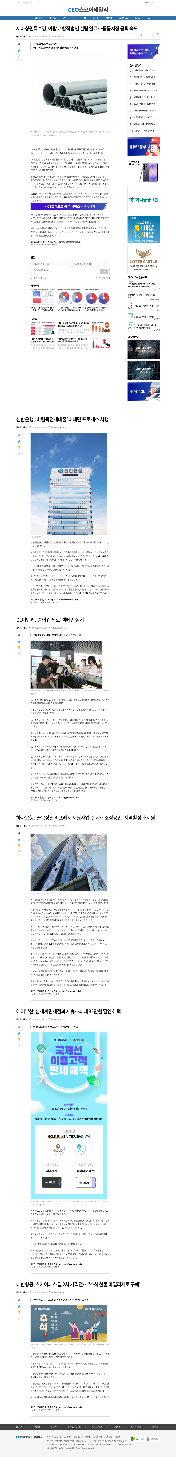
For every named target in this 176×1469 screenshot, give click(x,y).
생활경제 (108, 17)
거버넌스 (52, 17)
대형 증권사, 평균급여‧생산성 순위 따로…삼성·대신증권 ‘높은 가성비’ (145, 110)
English (25, 2)
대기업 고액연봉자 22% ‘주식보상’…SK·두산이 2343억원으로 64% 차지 (69, 310)
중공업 (95, 17)
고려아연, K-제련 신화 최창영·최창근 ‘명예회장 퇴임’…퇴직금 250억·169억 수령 (145, 70)
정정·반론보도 (136, 1427)
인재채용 (37, 1427)
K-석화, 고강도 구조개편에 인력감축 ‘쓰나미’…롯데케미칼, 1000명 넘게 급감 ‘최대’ (145, 83)
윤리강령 (117, 1427)
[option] (144, 171)
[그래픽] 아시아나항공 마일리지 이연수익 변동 (145, 77)
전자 (64, 17)
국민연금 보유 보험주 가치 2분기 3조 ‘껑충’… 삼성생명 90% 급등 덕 (72, 340)
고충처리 (155, 1427)
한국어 (18, 2)
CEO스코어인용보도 (137, 277)
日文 (32, 2)
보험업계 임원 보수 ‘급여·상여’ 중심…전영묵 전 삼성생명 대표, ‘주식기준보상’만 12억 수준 (145, 97)
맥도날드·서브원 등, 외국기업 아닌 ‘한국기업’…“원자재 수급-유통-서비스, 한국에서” (42, 310)
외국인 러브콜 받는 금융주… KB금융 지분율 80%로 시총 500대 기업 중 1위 (73, 324)
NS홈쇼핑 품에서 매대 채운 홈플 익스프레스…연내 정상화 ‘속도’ (145, 124)
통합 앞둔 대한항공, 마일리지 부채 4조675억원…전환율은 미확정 (145, 90)
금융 (84, 17)
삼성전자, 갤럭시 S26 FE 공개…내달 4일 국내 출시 (145, 117)
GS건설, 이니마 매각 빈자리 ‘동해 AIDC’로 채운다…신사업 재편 (145, 130)
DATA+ (138, 17)
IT (74, 17)
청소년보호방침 (97, 1427)
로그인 (158, 2)
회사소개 (19, 1427)
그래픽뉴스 (123, 17)
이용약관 (54, 1427)
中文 (38, 2)
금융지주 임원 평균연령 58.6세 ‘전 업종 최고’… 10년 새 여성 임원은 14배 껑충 (42, 341)
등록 (104, 271)
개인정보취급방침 (74, 1427)
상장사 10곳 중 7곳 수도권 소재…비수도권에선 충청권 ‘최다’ (97, 309)
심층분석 (38, 17)
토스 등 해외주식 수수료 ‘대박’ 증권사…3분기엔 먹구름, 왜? (145, 103)
